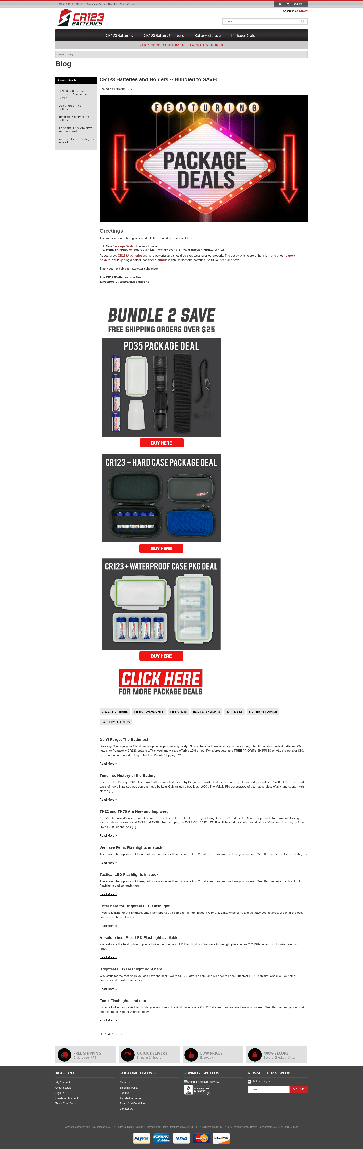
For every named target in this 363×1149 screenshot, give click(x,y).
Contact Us (133, 4)
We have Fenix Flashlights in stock (131, 847)
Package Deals (243, 35)
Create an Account (66, 1098)
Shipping (80, 4)
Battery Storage (208, 35)
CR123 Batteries (119, 35)
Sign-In (59, 1093)
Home (61, 54)
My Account (62, 1082)
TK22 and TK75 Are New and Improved (75, 129)
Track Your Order (96, 4)
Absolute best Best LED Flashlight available (139, 938)
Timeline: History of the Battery (128, 775)
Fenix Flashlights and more (124, 1001)
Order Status (63, 1087)
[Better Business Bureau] (197, 1094)
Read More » (108, 763)
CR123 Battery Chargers (164, 35)
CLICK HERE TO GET (181, 45)
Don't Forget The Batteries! (70, 107)
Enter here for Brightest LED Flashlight (135, 906)
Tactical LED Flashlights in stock (129, 874)
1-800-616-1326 (65, 4)
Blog (122, 4)
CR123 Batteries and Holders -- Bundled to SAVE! (73, 94)
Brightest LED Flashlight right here (131, 969)
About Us (112, 4)
